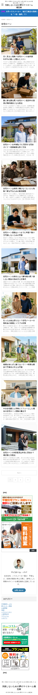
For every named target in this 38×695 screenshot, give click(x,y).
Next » (19, 473)
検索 (33, 550)
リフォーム (5, 616)
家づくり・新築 (6, 606)
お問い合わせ (19, 590)
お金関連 (4, 608)
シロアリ (4, 618)
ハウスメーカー (6, 612)
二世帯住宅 (5, 614)
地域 (2, 610)
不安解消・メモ (6, 604)
